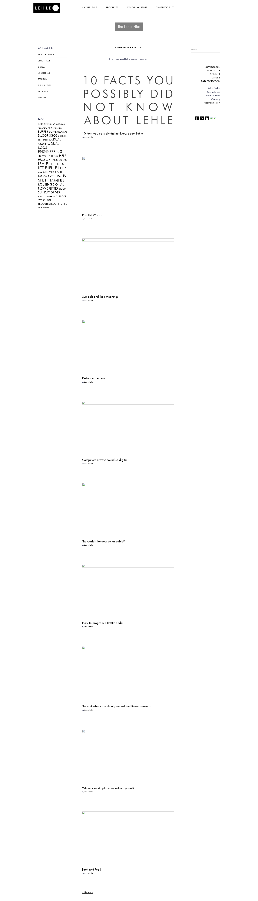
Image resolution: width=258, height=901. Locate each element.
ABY (50, 127)
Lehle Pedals (44, 73)
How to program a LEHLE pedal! (103, 623)
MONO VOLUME (50, 176)
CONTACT (215, 74)
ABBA (40, 128)
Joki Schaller (88, 137)
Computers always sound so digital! (105, 460)
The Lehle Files (44, 85)
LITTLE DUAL (57, 164)
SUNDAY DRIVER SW (47, 196)
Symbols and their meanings (100, 297)
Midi (45, 172)
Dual (51, 140)
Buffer (43, 131)
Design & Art (44, 60)
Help (62, 155)
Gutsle (41, 66)
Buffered (55, 132)
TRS (65, 203)
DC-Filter (62, 136)
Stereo (62, 188)
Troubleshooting (50, 204)
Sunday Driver (49, 192)
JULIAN (63, 160)
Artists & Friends (46, 54)
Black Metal (57, 128)
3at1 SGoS (56, 124)
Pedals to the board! (95, 378)
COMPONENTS (212, 66)
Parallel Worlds (92, 215)
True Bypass (43, 207)
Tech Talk (42, 79)
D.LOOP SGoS (47, 135)
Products (112, 7)
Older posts (87, 892)
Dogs (40, 140)
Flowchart (45, 156)
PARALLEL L (57, 180)
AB (63, 124)
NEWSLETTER (213, 70)
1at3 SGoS (44, 124)
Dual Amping (49, 141)
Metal (40, 172)
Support (61, 196)
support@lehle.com (211, 102)
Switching (44, 200)
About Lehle (89, 7)
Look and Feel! (91, 869)
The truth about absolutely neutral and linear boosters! (117, 706)
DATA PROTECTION (210, 81)
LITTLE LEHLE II (49, 167)
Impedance (52, 160)
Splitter (53, 188)
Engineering (50, 151)
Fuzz (56, 156)
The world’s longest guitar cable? (103, 541)
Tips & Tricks (43, 91)
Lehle (43, 163)
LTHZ (63, 168)
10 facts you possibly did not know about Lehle (112, 133)
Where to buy (165, 7)
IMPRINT (216, 77)
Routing (45, 184)
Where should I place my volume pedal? (108, 788)
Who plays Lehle (137, 7)
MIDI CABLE (56, 172)
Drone (45, 140)
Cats (64, 132)
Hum (41, 159)
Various (42, 97)
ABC (44, 127)
